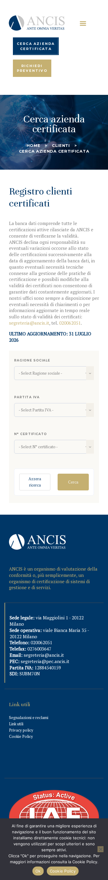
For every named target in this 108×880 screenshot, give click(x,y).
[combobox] (54, 373)
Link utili (16, 724)
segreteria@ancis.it (29, 323)
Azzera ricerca (34, 482)
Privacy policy (21, 730)
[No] (101, 849)
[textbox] (54, 373)
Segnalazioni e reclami (28, 717)
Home (33, 145)
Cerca (73, 482)
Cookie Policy (21, 736)
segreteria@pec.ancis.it (45, 661)
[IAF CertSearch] (54, 793)
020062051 (70, 323)
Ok (38, 871)
